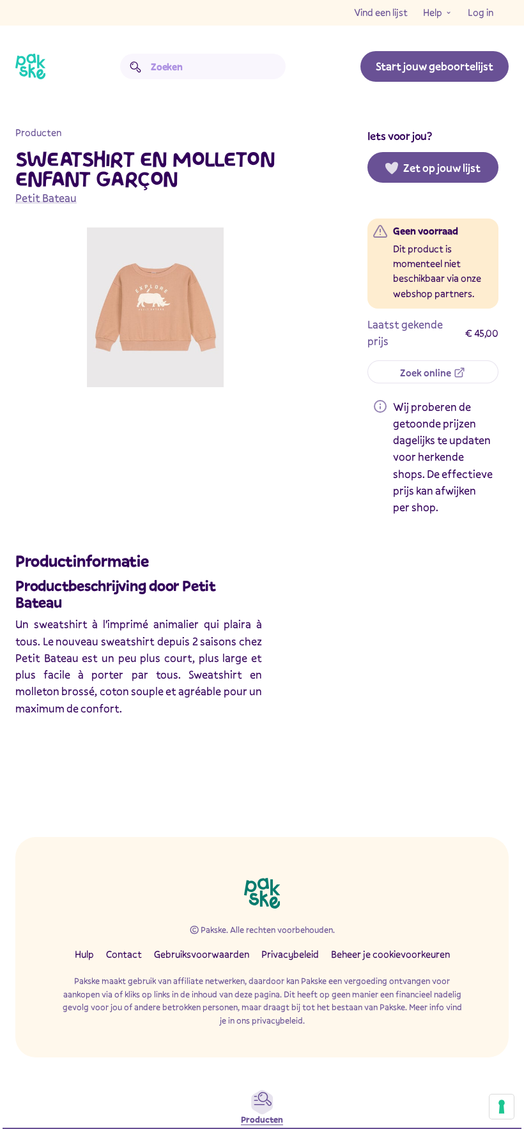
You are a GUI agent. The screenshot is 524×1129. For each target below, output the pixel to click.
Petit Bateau (46, 197)
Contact (124, 954)
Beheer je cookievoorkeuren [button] (390, 954)
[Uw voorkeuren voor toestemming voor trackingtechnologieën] (501, 1106)
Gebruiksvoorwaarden (201, 954)
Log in (480, 12)
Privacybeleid (290, 954)
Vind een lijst (381, 12)
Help (432, 12)
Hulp (84, 954)
